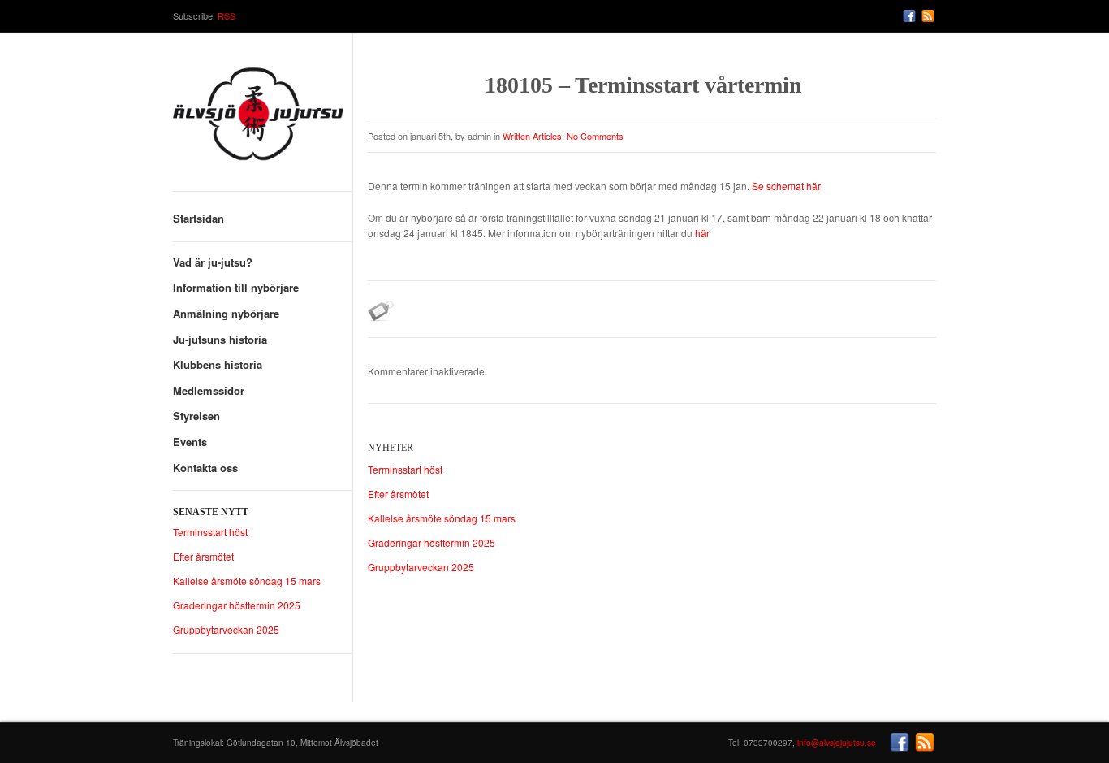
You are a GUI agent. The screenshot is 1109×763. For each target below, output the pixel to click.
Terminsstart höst (210, 532)
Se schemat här (786, 186)
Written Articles (532, 135)
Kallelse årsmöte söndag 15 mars (247, 580)
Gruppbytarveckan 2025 (226, 629)
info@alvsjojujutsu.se (836, 742)
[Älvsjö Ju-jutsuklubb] (262, 120)
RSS (226, 15)
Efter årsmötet (203, 556)
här (702, 233)
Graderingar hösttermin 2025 (236, 605)
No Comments (595, 135)
